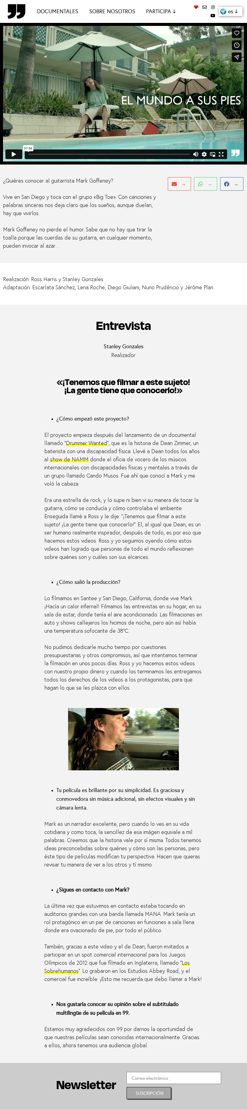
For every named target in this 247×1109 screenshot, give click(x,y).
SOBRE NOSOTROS (112, 11)
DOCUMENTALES (57, 11)
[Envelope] (204, 7)
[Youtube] (213, 15)
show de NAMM (69, 459)
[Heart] (196, 7)
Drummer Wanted (86, 443)
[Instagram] (213, 7)
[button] (179, 184)
